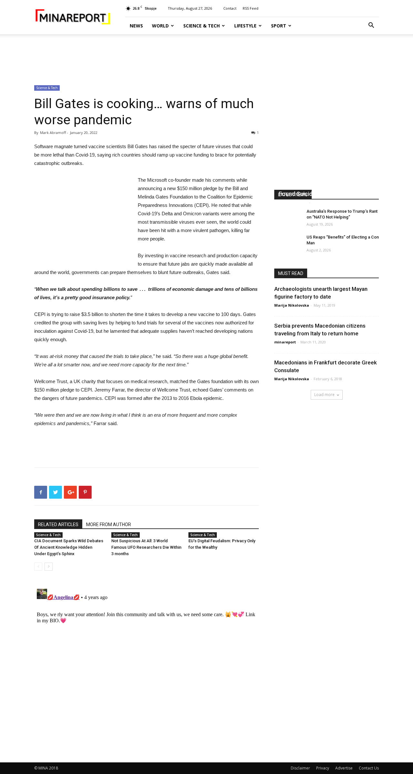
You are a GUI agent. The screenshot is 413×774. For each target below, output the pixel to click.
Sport (278, 26)
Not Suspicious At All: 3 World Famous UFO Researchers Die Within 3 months (146, 547)
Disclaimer (300, 768)
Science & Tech (201, 26)
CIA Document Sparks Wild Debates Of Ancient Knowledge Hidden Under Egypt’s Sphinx (68, 547)
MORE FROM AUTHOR (108, 524)
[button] (371, 26)
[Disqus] (146, 667)
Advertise (344, 768)
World (160, 26)
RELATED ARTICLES (58, 524)
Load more (324, 394)
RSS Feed (250, 8)
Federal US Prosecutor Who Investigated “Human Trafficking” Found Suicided (322, 186)
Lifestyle (245, 26)
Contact (230, 8)
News (136, 26)
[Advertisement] (206, 56)
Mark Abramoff (293, 202)
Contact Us (369, 768)
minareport (285, 342)
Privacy (322, 768)
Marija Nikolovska (291, 305)
